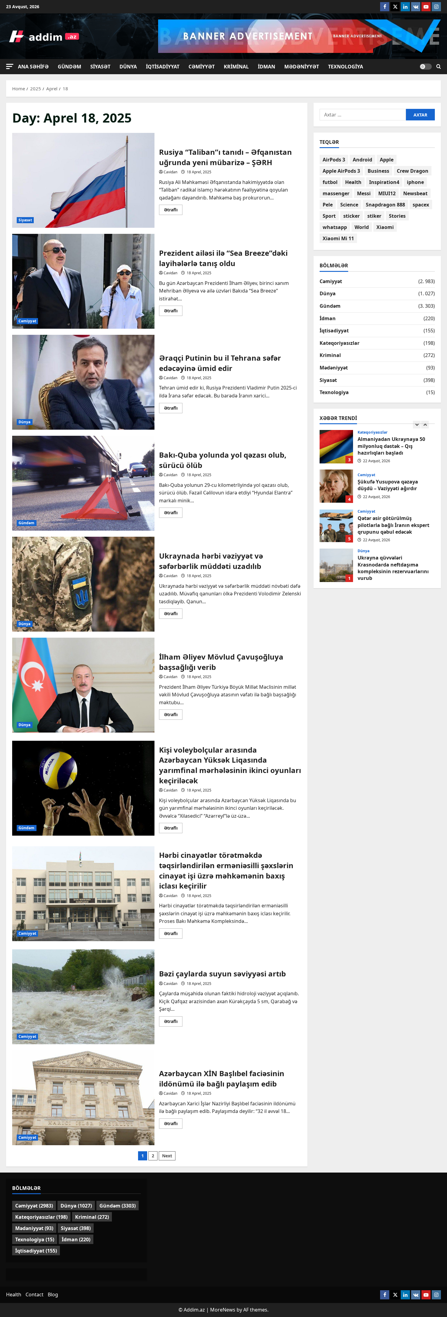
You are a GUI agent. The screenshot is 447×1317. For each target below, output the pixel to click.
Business (378, 171)
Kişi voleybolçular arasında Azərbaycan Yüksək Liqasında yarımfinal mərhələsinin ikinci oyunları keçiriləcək (83, 788)
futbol (330, 182)
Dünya (128, 66)
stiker (374, 216)
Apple (386, 159)
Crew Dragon (412, 171)
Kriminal (236, 66)
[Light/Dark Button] (426, 67)
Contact (34, 1294)
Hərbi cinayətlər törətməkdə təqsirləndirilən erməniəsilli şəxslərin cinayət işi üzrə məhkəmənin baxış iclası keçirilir (83, 893)
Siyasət (100, 66)
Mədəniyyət (301, 66)
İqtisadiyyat (162, 66)
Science (349, 204)
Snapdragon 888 (385, 204)
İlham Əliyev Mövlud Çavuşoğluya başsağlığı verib (83, 685)
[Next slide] (425, 424)
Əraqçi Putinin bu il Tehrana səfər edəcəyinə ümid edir (83, 382)
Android (362, 159)
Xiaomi (385, 227)
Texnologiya (345, 66)
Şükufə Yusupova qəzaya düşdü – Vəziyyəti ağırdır (336, 446)
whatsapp (335, 227)
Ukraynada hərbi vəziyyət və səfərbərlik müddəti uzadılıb (83, 584)
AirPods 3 (334, 159)
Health (353, 182)
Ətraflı (173, 210)
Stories (397, 216)
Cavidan (170, 172)
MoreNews (222, 1309)
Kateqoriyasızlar (339, 343)
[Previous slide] (417, 424)
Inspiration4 (384, 182)
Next (167, 1156)
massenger (336, 193)
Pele (328, 204)
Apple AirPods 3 (341, 171)
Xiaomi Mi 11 (338, 238)
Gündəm (69, 66)
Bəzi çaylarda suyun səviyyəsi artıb (83, 996)
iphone (415, 182)
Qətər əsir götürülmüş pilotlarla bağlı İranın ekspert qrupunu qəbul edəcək (336, 486)
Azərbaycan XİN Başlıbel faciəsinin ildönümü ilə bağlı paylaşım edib (83, 1097)
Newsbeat (415, 193)
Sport (329, 216)
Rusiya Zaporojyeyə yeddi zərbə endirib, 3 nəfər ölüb (336, 565)
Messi (364, 193)
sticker (351, 216)
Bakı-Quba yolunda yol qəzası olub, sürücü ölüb (83, 483)
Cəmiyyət (202, 66)
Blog (53, 1294)
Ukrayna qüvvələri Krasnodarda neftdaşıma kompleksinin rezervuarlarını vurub (336, 525)
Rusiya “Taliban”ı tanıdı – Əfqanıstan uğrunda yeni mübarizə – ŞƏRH (83, 180)
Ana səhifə (33, 66)
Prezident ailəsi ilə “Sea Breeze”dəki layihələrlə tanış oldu (83, 281)
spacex (421, 204)
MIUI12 (387, 193)
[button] (9, 66)
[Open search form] (438, 66)
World (362, 227)
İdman (266, 66)
